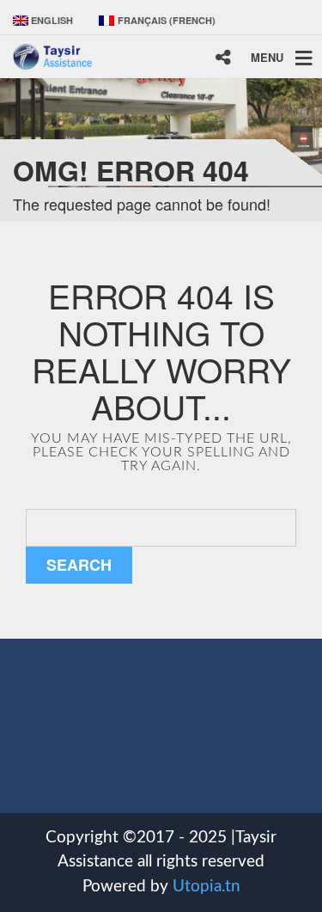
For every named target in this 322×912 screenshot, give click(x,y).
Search (79, 565)
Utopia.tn (206, 886)
